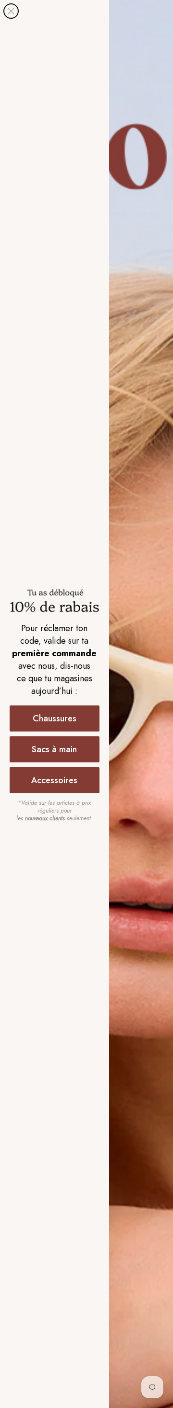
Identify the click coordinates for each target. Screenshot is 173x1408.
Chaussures (54, 718)
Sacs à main (54, 749)
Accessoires (54, 780)
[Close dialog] (11, 11)
